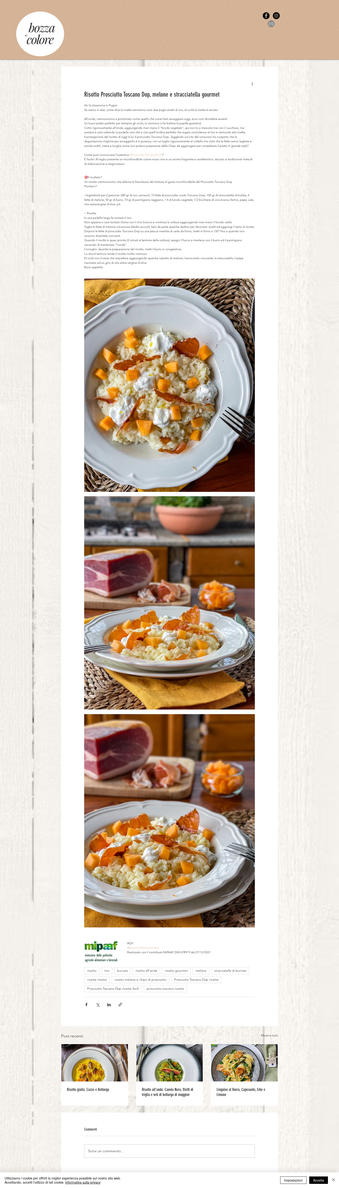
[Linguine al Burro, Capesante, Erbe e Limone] (244, 1062)
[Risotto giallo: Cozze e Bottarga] (94, 1062)
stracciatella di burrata (230, 970)
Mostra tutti (269, 1035)
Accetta (318, 1180)
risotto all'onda (146, 970)
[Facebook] (266, 15)
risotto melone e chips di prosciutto (140, 979)
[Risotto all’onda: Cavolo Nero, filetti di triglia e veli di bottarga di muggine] (169, 1062)
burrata (122, 970)
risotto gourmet (176, 970)
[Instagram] (276, 15)
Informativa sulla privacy (83, 1182)
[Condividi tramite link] (120, 1004)
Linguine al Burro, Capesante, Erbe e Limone (241, 1092)
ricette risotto (97, 979)
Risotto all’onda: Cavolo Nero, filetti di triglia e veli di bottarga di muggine (167, 1092)
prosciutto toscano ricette (165, 988)
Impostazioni (293, 1180)
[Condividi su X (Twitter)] (97, 1004)
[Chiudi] (333, 1180)
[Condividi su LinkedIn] (109, 1004)
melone (201, 970)
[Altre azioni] (252, 83)
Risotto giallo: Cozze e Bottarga (88, 1089)
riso (106, 970)
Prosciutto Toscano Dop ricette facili (113, 988)
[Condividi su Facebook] (86, 1004)
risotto (91, 970)
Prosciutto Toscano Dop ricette (196, 979)
